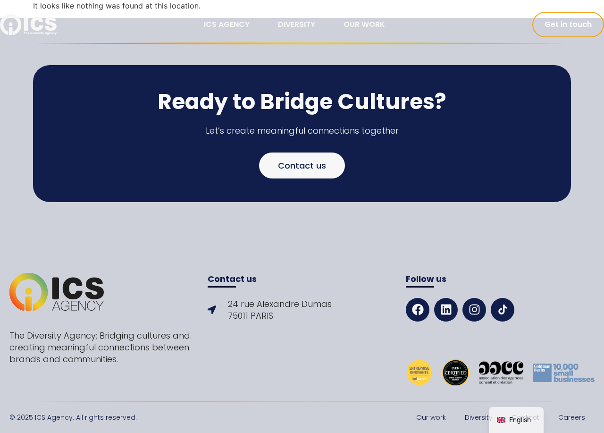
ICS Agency (227, 24)
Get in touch (568, 24)
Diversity (296, 24)
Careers (571, 417)
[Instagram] (474, 310)
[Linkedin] (446, 310)
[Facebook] (417, 310)
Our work (364, 24)
